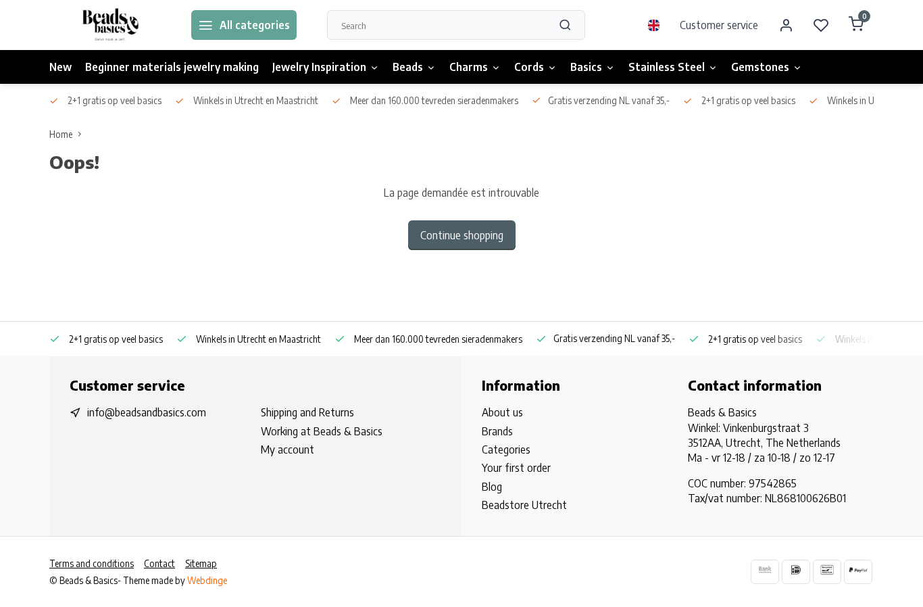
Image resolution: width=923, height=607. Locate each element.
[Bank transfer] (765, 571)
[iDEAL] (796, 571)
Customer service (719, 25)
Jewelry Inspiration (319, 67)
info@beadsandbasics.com (146, 412)
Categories (506, 449)
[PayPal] (858, 571)
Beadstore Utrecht (524, 505)
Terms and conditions (91, 563)
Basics (586, 67)
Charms (468, 67)
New (60, 67)
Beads (408, 67)
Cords (529, 67)
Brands (497, 431)
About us (502, 412)
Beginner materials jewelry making (172, 67)
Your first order (516, 468)
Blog (492, 486)
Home (60, 134)
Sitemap (201, 563)
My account (287, 449)
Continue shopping (461, 235)
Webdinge (207, 580)
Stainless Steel (666, 67)
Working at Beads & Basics (321, 431)
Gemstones (760, 67)
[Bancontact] (827, 571)
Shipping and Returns (307, 412)
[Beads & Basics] (110, 25)
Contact (159, 563)
